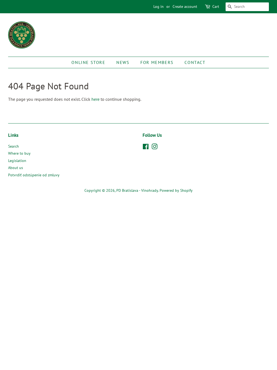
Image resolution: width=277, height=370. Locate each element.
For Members (157, 62)
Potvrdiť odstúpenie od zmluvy (34, 175)
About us (15, 167)
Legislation (17, 160)
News (122, 62)
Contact (194, 62)
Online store (88, 62)
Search (13, 146)
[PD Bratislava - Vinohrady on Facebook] (146, 147)
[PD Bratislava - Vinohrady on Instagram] (154, 147)
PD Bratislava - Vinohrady (137, 190)
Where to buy (19, 153)
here (95, 99)
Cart (215, 6)
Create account (185, 6)
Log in (158, 6)
